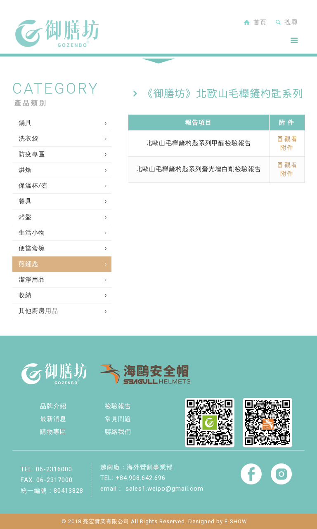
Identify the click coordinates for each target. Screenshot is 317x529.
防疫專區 (32, 154)
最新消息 (53, 419)
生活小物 (32, 232)
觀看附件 (289, 143)
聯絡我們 (118, 431)
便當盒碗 (32, 248)
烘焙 (25, 170)
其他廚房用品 (38, 311)
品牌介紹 (53, 406)
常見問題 (118, 419)
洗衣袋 (28, 138)
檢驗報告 (118, 406)
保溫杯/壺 (33, 185)
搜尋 (290, 22)
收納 (25, 295)
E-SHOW (236, 521)
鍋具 (25, 123)
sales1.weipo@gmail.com (164, 488)
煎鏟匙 (28, 264)
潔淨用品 (32, 279)
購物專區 (53, 431)
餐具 (25, 201)
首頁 (259, 22)
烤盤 (25, 217)
